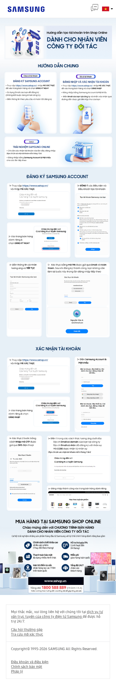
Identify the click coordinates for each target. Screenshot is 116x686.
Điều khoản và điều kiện (29, 662)
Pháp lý (17, 671)
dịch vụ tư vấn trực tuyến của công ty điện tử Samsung (57, 614)
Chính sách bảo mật (26, 666)
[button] (111, 8)
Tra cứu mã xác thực (27, 634)
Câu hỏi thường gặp (27, 629)
